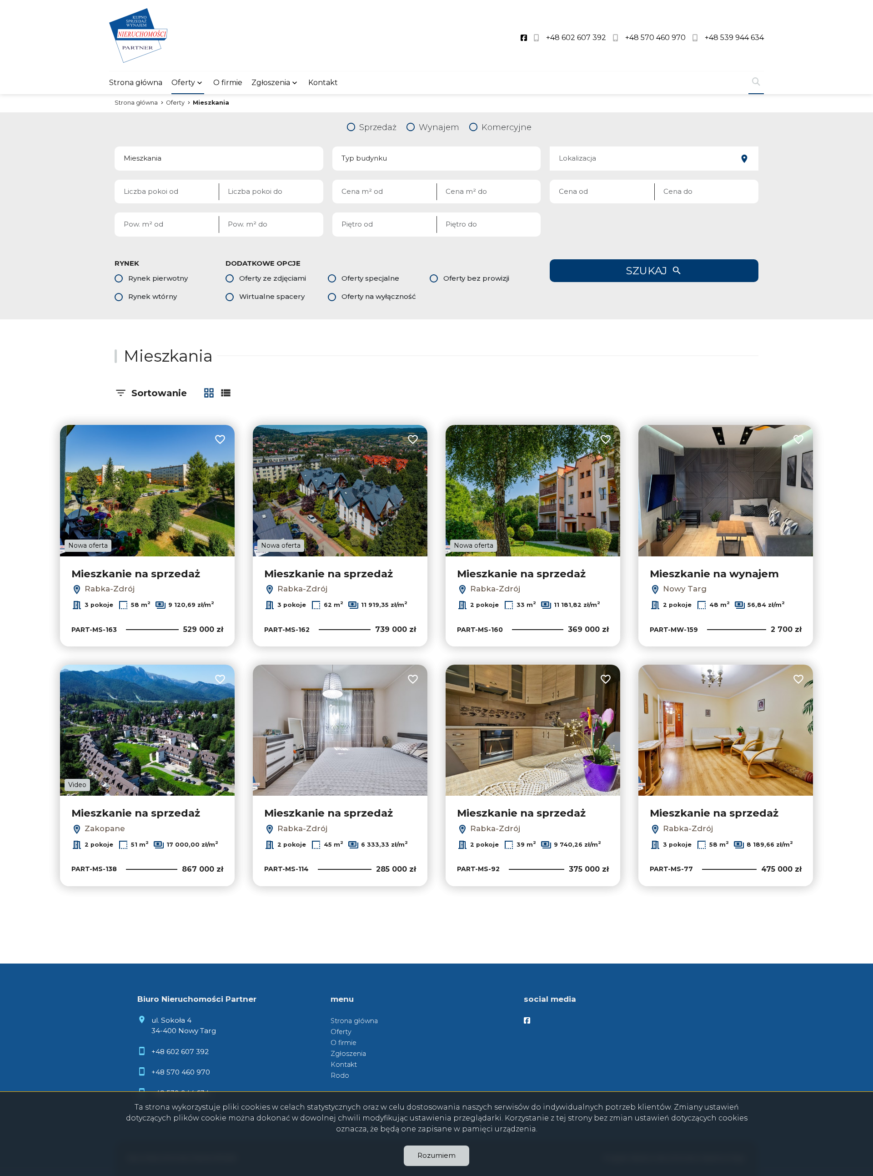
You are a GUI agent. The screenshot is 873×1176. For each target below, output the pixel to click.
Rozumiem (436, 1155)
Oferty (183, 82)
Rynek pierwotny (158, 278)
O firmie (227, 82)
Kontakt (323, 82)
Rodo (340, 1075)
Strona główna (135, 82)
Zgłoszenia (348, 1054)
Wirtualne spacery (272, 296)
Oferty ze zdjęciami (272, 278)
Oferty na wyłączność (378, 296)
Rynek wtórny (152, 296)
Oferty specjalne (370, 278)
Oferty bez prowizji (476, 278)
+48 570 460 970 (180, 1072)
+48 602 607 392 (180, 1051)
